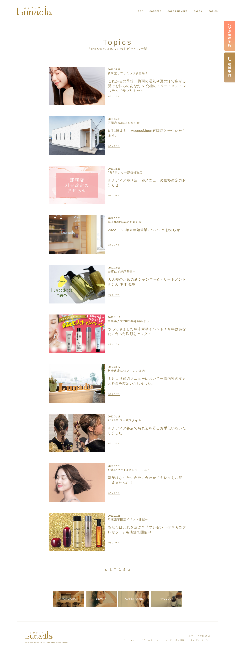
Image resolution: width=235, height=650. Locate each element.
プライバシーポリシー (199, 640)
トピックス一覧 (164, 640)
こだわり (133, 640)
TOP (140, 11)
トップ (122, 640)
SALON (198, 11)
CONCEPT (155, 11)
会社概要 (179, 640)
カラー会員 (147, 640)
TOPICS (213, 11)
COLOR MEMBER (178, 11)
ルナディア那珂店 (199, 636)
